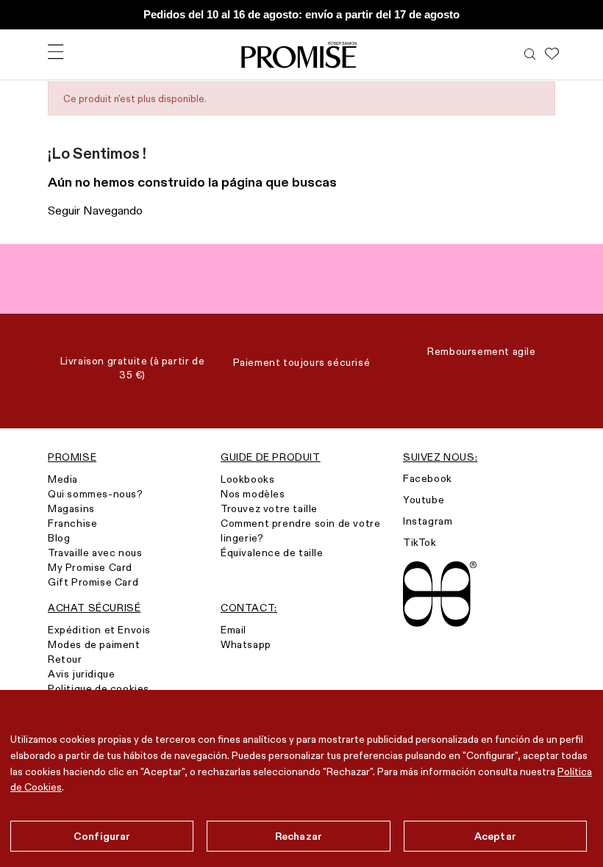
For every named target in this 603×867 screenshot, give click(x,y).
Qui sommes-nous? (95, 493)
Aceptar (495, 836)
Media (63, 479)
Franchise (72, 523)
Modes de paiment (94, 644)
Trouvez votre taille (269, 508)
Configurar (102, 836)
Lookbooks (247, 479)
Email (233, 629)
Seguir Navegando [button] (95, 210)
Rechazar (298, 836)
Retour (65, 659)
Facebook (427, 478)
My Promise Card (90, 567)
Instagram (427, 521)
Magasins (71, 508)
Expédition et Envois (99, 629)
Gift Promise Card (93, 582)
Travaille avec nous (95, 552)
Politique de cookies (98, 688)
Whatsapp (246, 644)
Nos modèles (253, 493)
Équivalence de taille (272, 552)
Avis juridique (81, 673)
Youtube (423, 499)
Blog (59, 537)
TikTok (420, 542)
